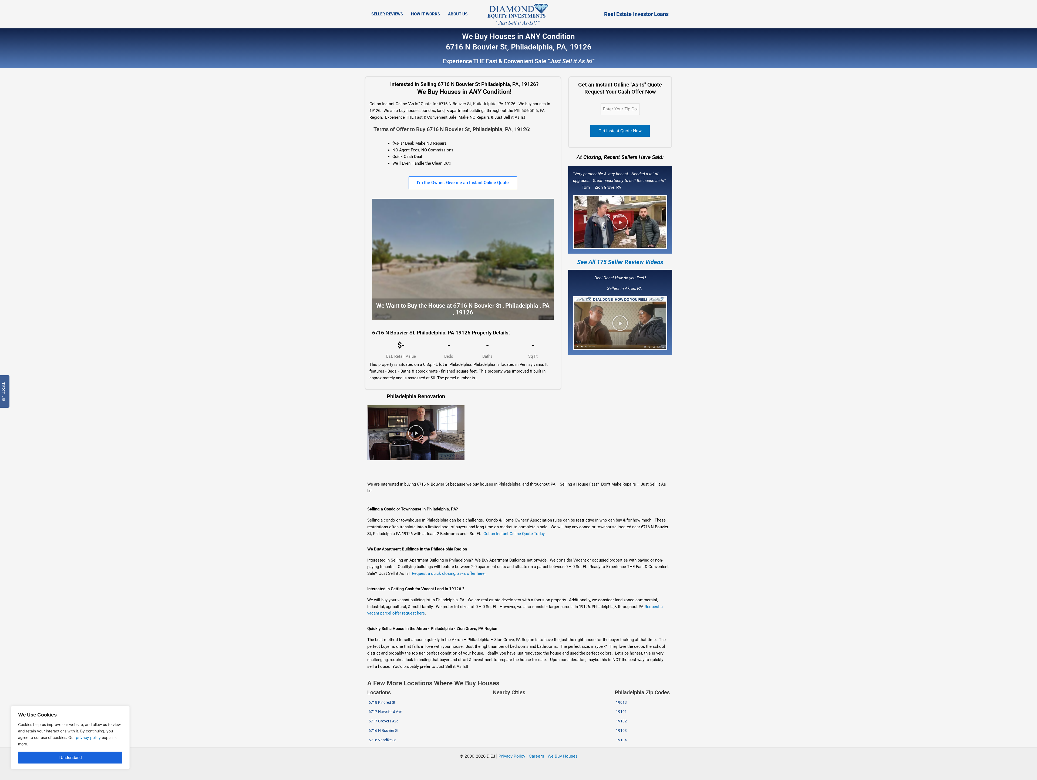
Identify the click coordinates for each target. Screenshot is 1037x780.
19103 (621, 730)
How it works (425, 14)
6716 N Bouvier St (384, 730)
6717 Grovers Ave (383, 721)
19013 (621, 702)
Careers (536, 756)
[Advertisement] (414, 471)
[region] (70, 737)
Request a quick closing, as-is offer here (448, 573)
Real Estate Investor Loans (636, 14)
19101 (621, 711)
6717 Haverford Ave (385, 711)
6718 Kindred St (382, 702)
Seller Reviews (387, 14)
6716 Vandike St (382, 740)
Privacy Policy (512, 756)
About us (457, 14)
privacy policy (88, 737)
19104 (621, 740)
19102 (621, 721)
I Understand (70, 757)
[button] (620, 222)
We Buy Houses (563, 756)
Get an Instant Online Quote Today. (514, 533)
